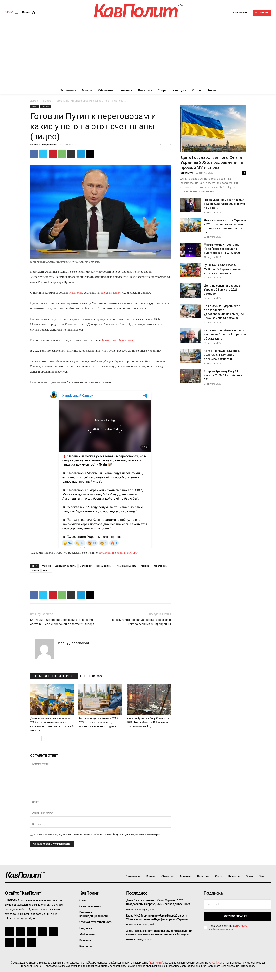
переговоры (160, 565)
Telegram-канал (110, 292)
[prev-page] (32, 738)
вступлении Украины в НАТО (118, 552)
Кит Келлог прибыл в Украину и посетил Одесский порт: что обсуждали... (225, 334)
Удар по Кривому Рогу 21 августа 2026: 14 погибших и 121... (223, 375)
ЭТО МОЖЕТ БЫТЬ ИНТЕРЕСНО (54, 676)
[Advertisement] (138, 55)
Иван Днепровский (45, 144)
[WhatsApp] (62, 154)
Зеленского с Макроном (117, 340)
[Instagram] (20, 931)
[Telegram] (81, 154)
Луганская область (126, 565)
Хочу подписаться (235, 916)
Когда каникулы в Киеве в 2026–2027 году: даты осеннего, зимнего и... (222, 355)
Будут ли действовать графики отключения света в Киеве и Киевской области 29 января (62, 622)
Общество (131, 909)
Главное (46, 106)
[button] (29, 12)
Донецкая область (65, 565)
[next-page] (39, 738)
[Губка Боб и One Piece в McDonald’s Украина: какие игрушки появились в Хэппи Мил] (190, 270)
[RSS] (42, 931)
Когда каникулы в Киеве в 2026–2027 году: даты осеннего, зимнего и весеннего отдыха (98, 722)
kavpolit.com (216, 962)
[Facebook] (34, 154)
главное (46, 565)
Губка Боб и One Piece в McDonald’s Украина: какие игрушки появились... (222, 269)
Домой (34, 100)
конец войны (103, 565)
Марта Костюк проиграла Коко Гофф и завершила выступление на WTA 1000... (223, 248)
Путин (35, 570)
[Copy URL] (90, 154)
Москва (145, 565)
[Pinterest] (53, 154)
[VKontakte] (20, 942)
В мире (46, 100)
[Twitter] (43, 154)
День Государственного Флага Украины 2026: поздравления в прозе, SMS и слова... (211, 162)
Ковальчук (186, 172)
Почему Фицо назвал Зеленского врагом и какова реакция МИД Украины (141, 622)
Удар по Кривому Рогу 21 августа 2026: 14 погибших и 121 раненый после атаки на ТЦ (148, 722)
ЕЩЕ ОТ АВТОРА (91, 676)
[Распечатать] (71, 154)
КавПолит (75, 292)
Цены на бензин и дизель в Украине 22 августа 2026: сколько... (222, 289)
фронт (46, 570)
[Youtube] (31, 942)
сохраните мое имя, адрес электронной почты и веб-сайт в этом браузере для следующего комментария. (97, 834)
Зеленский (86, 565)
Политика (132, 924)
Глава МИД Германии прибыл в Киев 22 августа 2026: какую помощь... (224, 203)
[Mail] (31, 931)
